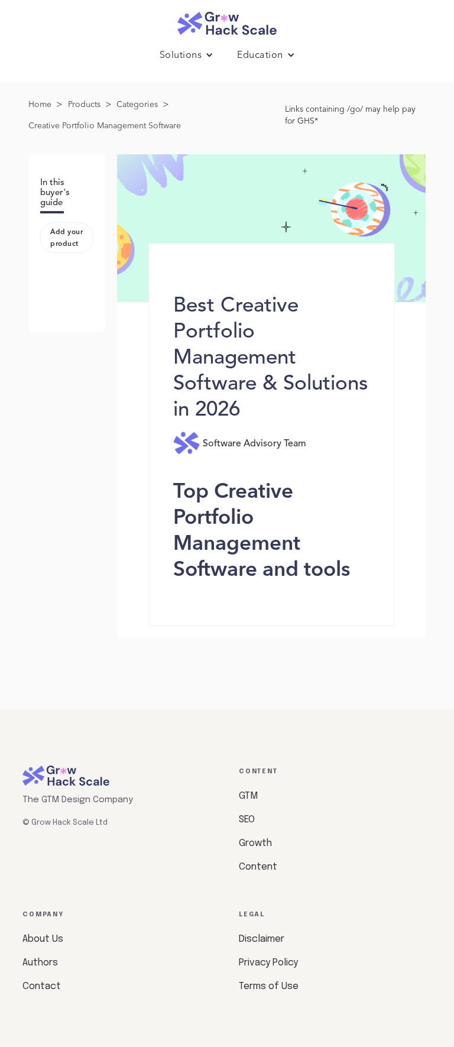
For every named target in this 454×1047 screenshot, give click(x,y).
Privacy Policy (268, 963)
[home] (227, 20)
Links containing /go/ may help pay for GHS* (350, 115)
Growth (255, 843)
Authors (40, 963)
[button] (187, 55)
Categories (137, 105)
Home (39, 105)
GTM (248, 796)
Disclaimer (261, 939)
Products (84, 105)
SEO (247, 820)
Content (258, 867)
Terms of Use (269, 986)
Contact (41, 986)
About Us (42, 939)
